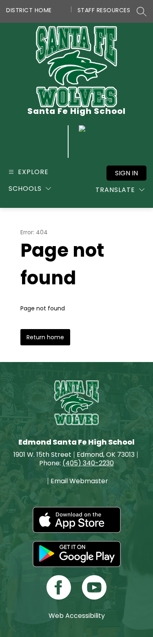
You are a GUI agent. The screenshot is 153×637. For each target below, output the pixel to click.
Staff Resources (104, 10)
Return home (45, 337)
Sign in (126, 173)
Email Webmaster (79, 481)
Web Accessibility (77, 615)
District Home (29, 10)
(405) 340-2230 (88, 463)
